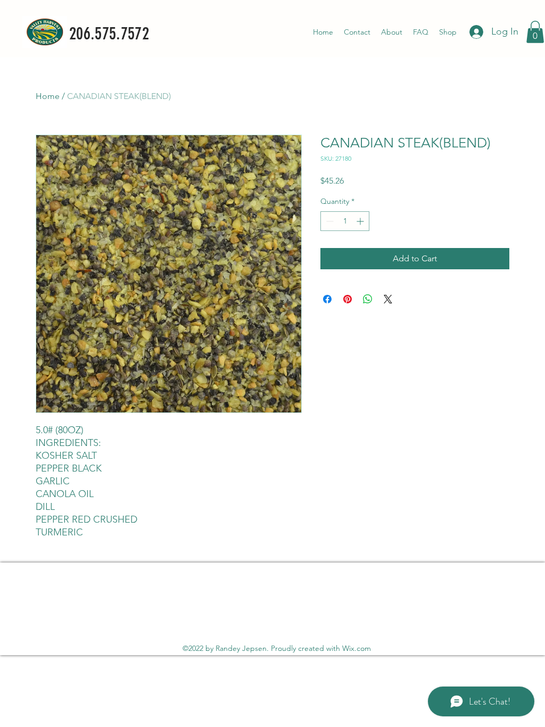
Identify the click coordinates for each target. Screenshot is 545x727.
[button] (535, 32)
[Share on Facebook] (327, 299)
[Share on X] (388, 299)
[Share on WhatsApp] (367, 299)
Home (48, 96)
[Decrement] (328, 221)
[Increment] (361, 221)
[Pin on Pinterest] (347, 299)
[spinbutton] (344, 221)
